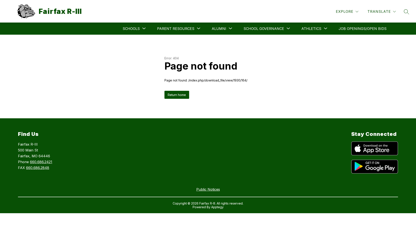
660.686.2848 (37, 168)
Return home (177, 95)
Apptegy (217, 207)
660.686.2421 (41, 162)
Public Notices (208, 189)
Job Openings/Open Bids (363, 28)
